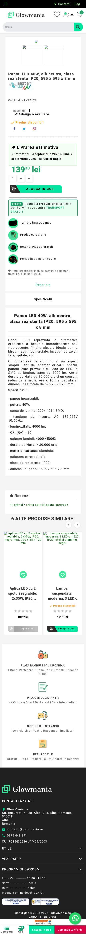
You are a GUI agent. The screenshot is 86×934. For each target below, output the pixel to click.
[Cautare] (78, 27)
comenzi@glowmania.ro (25, 829)
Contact (64, 4)
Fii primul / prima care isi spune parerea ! (39, 504)
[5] (30, 611)
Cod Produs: (16, 100)
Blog (77, 4)
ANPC (33, 917)
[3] (23, 611)
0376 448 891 (17, 835)
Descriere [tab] (43, 285)
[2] (19, 611)
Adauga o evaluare (34, 114)
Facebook (14, 129)
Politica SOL (48, 917)
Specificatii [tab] (43, 299)
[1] (15, 611)
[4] (26, 611)
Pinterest (34, 129)
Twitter (24, 129)
